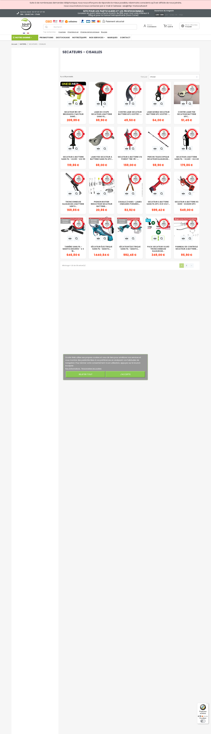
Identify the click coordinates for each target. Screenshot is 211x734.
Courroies (62, 32)
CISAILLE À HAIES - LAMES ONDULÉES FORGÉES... (130, 203)
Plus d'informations (72, 369)
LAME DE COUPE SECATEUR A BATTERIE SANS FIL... (101, 113)
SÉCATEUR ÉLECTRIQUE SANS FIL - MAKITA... (101, 248)
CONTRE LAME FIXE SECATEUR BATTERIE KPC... (186, 113)
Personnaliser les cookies (91, 369)
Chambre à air (73, 32)
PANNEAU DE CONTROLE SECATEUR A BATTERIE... (186, 248)
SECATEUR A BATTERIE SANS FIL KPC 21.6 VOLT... (158, 203)
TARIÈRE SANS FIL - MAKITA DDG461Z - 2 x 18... (73, 248)
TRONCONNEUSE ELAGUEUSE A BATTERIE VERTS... (73, 203)
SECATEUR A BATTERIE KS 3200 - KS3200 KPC (186, 203)
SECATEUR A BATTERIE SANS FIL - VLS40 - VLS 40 (186, 158)
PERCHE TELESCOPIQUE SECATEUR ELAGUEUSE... (158, 158)
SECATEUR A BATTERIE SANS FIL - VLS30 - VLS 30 (73, 158)
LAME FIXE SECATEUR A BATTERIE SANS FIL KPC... (101, 158)
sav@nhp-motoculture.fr (135, 6)
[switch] (202, 721)
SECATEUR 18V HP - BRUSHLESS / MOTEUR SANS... (73, 113)
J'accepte (125, 374)
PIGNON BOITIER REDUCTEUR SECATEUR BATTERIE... (101, 203)
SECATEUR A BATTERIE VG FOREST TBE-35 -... (130, 158)
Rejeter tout (85, 374)
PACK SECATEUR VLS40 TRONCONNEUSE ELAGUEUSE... (158, 248)
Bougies (104, 32)
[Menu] (207, 704)
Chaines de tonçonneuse (89, 32)
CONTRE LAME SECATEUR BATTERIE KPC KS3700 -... (130, 113)
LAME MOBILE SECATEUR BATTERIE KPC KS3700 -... (158, 113)
